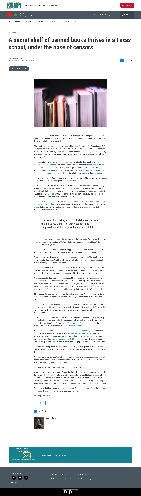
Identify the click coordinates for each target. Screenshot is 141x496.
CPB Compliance (83, 474)
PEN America (81, 331)
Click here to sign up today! (54, 455)
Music (17, 21)
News (9, 21)
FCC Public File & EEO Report (60, 474)
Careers (78, 21)
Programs (29, 21)
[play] (9, 15)
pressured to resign (53, 173)
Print (130, 60)
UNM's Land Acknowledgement (61, 479)
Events (41, 21)
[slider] (18, 15)
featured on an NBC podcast (69, 339)
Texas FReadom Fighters (72, 326)
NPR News (12, 32)
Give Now (128, 5)
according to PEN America (45, 165)
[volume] (15, 15)
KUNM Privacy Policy (84, 479)
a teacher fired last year (75, 333)
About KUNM (53, 21)
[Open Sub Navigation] (12, 21)
